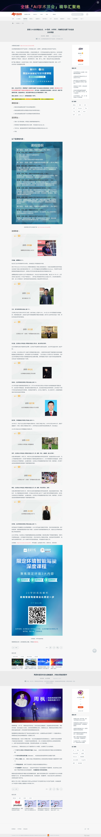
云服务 (82, 753)
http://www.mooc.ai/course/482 (24, 542)
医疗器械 (42, 21)
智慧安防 (50, 21)
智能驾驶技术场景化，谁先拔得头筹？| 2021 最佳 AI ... (43, 668)
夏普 (74, 763)
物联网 (76, 21)
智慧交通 (58, 21)
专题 (47, 14)
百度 (80, 105)
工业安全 (71, 21)
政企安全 (56, 18)
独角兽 (24, 798)
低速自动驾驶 (15, 656)
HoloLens (75, 756)
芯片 (51, 18)
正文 (23, 23)
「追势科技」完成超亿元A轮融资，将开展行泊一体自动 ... (30, 668)
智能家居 (87, 21)
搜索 (79, 111)
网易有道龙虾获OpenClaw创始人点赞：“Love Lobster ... (56, 810)
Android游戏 (75, 759)
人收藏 (15, 647)
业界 (13, 18)
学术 (17, 21)
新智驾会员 (28, 99)
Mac (86, 108)
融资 (20, 798)
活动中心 (35, 14)
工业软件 (67, 21)
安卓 (85, 105)
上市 (74, 108)
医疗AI (35, 21)
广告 (74, 111)
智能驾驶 (25, 18)
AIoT (82, 18)
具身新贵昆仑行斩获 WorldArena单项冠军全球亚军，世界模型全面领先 (81, 724)
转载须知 (36, 642)
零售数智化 (21, 21)
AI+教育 (30, 798)
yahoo (79, 114)
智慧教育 (54, 21)
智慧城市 (62, 18)
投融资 (38, 21)
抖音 (83, 750)
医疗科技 (45, 18)
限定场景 (36, 656)
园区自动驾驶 (29, 656)
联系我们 (14, 828)
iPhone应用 (75, 753)
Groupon (80, 108)
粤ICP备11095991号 (42, 835)
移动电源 (80, 763)
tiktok (84, 111)
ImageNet (83, 759)
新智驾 (47, 36)
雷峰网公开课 (27, 14)
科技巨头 (32, 21)
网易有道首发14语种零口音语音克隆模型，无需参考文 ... (43, 810)
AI (73, 750)
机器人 (84, 21)
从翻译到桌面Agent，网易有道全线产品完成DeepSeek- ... (17, 810)
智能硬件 (80, 21)
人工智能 (18, 18)
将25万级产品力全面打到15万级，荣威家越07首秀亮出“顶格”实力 (80, 82)
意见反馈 (25, 828)
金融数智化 (26, 21)
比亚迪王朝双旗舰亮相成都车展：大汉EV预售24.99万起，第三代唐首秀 (80, 92)
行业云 (68, 18)
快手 (74, 114)
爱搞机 (54, 14)
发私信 (80, 60)
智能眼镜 (82, 756)
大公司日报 (47, 678)
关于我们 (19, 828)
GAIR (41, 14)
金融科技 (38, 18)
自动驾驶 (22, 656)
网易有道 (14, 798)
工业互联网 (75, 18)
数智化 (31, 18)
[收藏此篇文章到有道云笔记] (50, 647)
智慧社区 (62, 21)
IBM (78, 750)
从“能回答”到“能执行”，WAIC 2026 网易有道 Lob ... (30, 810)
